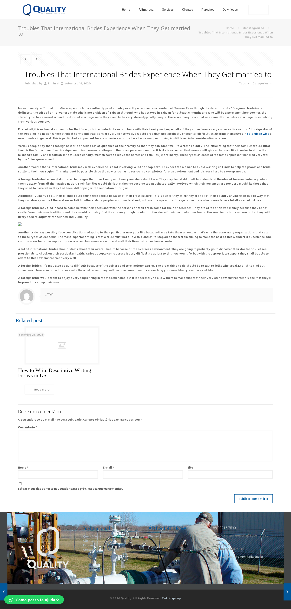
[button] (34, 599)
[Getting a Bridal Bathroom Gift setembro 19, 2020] (3, 591)
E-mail (108, 467)
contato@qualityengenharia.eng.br (238, 556)
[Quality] (44, 9)
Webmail (154, 536)
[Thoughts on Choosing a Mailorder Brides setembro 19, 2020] (287, 591)
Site (190, 467)
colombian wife (258, 133)
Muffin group (171, 598)
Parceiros (90, 545)
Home (230, 28)
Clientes (89, 540)
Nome (23, 467)
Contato (89, 549)
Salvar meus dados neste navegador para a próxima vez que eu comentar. (70, 488)
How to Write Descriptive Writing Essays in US (54, 372)
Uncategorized (253, 28)
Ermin (52, 83)
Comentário (27, 427)
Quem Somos (92, 536)
